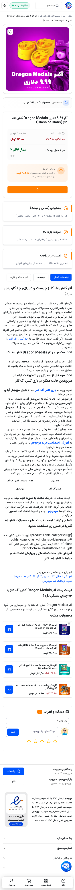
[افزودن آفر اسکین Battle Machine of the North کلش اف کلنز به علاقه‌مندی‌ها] (69, 685)
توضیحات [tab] (41, 277)
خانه (70, 16)
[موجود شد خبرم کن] (37, 189)
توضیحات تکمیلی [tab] (61, 277)
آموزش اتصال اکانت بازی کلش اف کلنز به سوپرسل (42, 576)
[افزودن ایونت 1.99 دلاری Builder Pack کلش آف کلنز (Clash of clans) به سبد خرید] (9, 649)
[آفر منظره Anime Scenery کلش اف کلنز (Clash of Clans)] (64, 669)
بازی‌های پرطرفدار (63, 858)
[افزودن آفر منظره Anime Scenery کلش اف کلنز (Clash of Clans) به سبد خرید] (9, 669)
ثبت (13, 732)
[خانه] (68, 5)
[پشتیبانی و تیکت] (66, 866)
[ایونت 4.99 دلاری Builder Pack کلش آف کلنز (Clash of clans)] (64, 629)
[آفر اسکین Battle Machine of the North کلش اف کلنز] (64, 689)
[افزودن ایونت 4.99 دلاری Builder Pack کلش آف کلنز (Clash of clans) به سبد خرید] (9, 629)
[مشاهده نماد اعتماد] (16, 809)
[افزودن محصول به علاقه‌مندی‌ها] (10, 32)
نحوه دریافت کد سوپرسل (57, 581)
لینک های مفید (64, 838)
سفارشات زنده (21, 5)
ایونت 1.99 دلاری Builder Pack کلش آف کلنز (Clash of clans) (37, 646)
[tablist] (52, 277)
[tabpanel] (37, 448)
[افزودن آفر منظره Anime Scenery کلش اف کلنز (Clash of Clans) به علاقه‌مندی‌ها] (69, 664)
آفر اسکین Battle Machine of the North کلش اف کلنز (36, 687)
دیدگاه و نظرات (17, 277)
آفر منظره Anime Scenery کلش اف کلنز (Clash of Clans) (38, 667)
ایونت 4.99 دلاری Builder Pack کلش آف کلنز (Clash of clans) (37, 626)
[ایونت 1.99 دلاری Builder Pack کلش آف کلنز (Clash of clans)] (64, 649)
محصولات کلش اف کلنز (50, 16)
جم (64, 16)
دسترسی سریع (64, 848)
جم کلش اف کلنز (18, 338)
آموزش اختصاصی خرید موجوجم (50, 442)
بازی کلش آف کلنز (45, 390)
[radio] (29, 741)
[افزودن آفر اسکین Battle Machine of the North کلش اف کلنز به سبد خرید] (9, 690)
